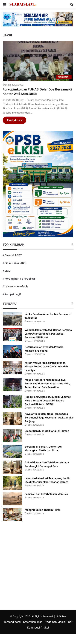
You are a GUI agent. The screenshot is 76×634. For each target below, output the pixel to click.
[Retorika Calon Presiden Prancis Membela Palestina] (12, 351)
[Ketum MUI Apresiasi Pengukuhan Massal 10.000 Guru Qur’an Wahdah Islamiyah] (12, 367)
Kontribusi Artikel (38, 627)
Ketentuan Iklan (32, 622)
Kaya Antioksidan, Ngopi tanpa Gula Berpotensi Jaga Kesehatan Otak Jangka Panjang (49, 417)
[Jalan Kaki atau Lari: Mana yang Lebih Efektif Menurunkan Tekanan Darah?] (12, 483)
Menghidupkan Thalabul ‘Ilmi (42, 509)
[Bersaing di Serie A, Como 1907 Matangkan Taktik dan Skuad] (12, 451)
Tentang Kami (12, 622)
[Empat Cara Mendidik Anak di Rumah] (12, 435)
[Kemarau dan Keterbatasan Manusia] (12, 498)
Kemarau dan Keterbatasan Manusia (46, 493)
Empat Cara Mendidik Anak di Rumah (47, 430)
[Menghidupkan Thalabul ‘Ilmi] (12, 514)
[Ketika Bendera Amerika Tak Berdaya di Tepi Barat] (12, 319)
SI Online (61, 616)
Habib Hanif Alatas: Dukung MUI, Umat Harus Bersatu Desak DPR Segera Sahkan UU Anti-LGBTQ (48, 400)
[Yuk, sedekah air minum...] (38, 19)
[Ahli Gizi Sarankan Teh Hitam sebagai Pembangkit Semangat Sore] (12, 467)
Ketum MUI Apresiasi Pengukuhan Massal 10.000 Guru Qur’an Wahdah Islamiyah (46, 366)
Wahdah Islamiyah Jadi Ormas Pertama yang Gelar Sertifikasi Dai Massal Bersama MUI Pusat (48, 333)
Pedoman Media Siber (58, 622)
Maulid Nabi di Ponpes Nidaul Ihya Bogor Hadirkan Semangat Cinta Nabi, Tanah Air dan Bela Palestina (47, 383)
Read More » (14, 120)
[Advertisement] (38, 566)
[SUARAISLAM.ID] (23, 4)
